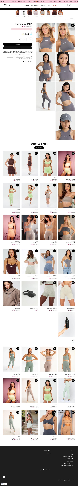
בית (74, 18)
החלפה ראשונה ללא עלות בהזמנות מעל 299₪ (56, 1)
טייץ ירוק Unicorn (15, 438)
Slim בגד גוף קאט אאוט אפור (69, 277)
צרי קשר (48, 453)
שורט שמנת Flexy (71, 308)
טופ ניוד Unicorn (53, 374)
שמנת (74, 307)
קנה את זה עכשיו (17, 47)
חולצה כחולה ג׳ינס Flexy (51, 277)
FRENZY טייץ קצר (34, 438)
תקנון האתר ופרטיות (69, 460)
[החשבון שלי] (9, 5)
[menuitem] (54, 5)
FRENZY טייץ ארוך (71, 406)
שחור (37, 307)
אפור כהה (73, 241)
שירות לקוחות (47, 450)
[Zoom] (72, 25)
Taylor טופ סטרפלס (70, 179)
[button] (23, 34)
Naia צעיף (17, 308)
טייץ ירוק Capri (16, 374)
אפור (74, 275)
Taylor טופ (54, 179)
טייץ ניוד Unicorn (34, 406)
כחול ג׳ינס (55, 275)
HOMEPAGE (26, 5)
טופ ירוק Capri (35, 374)
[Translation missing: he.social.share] (30, 61)
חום (37, 177)
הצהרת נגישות (70, 461)
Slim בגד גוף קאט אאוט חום (14, 277)
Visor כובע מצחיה (34, 308)
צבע (31, 32)
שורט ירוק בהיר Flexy (52, 308)
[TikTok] (41, 469)
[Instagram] (46, 469)
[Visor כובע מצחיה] (30, 293)
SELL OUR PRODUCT (68, 463)
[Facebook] (49, 469)
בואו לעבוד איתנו (69, 458)
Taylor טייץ (17, 211)
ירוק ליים (73, 177)
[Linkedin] (38, 469)
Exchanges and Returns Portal (66, 465)
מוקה (74, 209)
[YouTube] (43, 469)
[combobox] (4, 484)
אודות (72, 453)
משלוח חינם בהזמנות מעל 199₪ (38, 1)
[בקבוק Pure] (66, 324)
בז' (74, 436)
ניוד (55, 373)
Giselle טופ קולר (34, 179)
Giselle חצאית (16, 179)
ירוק (74, 373)
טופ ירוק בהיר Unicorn (70, 374)
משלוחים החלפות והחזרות (68, 456)
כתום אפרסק (17, 241)
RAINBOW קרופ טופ (71, 438)
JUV (72, 450)
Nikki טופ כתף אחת (15, 242)
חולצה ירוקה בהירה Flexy (32, 277)
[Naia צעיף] (11, 293)
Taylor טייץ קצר (53, 211)
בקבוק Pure (72, 340)
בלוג (72, 454)
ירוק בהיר (36, 275)
